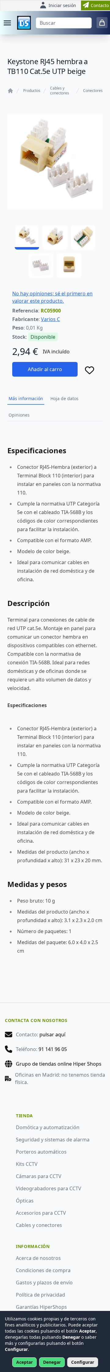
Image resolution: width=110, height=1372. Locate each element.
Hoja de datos (64, 398)
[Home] (10, 91)
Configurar (82, 1362)
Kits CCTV (27, 1164)
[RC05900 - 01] (27, 237)
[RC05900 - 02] (55, 237)
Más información (26, 398)
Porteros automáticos (41, 1151)
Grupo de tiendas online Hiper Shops (58, 1063)
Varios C (50, 319)
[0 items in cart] (102, 22)
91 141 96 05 (52, 1049)
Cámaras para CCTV (38, 1176)
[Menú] (7, 23)
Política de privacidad (40, 1294)
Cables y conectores (59, 91)
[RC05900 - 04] (41, 265)
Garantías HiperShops (41, 1307)
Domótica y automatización (47, 1127)
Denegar (52, 1362)
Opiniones (19, 415)
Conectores (93, 90)
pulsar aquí (52, 1034)
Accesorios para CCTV (41, 1213)
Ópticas (25, 1200)
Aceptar (24, 1362)
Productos (31, 90)
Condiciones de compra (43, 1270)
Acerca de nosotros (38, 1258)
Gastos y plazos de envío (44, 1282)
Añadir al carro (45, 369)
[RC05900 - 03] (83, 237)
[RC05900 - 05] (69, 265)
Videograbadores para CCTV (48, 1188)
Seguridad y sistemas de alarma (53, 1139)
